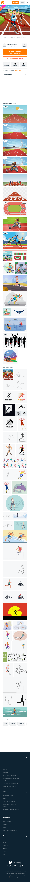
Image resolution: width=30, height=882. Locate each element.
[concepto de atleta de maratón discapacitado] (15, 305)
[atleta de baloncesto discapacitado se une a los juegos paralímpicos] (9, 290)
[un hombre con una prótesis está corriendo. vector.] (10, 646)
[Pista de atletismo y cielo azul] (15, 130)
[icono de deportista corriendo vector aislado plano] (9, 723)
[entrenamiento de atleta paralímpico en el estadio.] (10, 387)
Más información (8, 73)
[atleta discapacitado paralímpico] (7, 255)
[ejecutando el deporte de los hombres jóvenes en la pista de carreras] (15, 240)
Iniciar (22, 2)
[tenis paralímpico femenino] (9, 277)
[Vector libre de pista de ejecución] (15, 112)
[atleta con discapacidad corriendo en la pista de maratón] (8, 405)
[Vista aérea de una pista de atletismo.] (15, 207)
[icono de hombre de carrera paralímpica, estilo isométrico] (19, 543)
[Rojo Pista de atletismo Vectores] (10, 266)
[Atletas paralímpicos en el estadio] (15, 163)
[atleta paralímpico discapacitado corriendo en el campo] (7, 334)
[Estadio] (15, 146)
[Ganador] (15, 371)
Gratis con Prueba (15, 52)
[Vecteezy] (2, 2)
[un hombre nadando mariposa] (11, 343)
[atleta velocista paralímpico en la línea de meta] (15, 321)
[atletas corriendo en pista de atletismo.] (15, 179)
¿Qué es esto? (18, 70)
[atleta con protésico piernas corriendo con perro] (10, 821)
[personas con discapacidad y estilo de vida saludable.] (10, 608)
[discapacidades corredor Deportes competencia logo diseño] (9, 450)
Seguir (24, 46)
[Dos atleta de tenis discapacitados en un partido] (15, 355)
